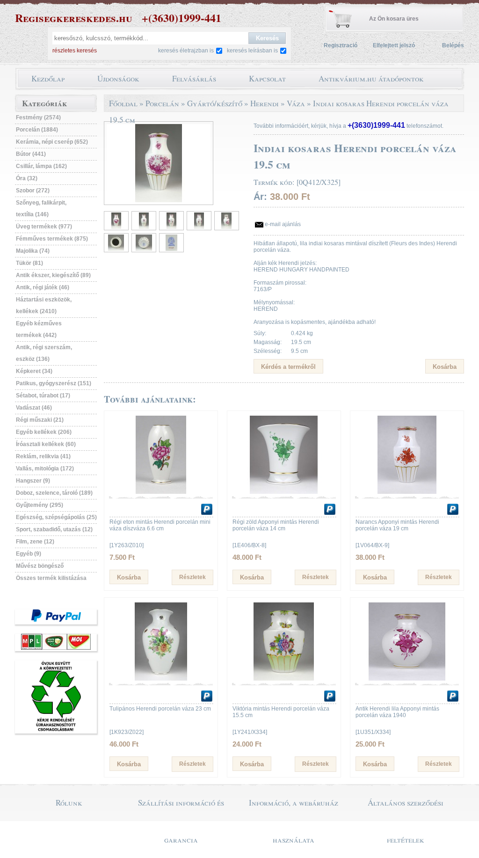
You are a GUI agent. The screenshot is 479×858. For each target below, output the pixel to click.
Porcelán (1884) (37, 129)
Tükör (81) (29, 263)
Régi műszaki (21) (40, 420)
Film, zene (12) (35, 541)
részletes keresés (74, 50)
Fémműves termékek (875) (52, 238)
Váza (296, 103)
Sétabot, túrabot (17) (43, 395)
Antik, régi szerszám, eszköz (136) (44, 353)
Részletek (192, 577)
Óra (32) (26, 178)
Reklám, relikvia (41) (43, 456)
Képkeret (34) (34, 371)
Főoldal (123, 103)
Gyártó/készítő (214, 103)
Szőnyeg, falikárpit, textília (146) (41, 208)
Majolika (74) (33, 251)
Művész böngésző (40, 566)
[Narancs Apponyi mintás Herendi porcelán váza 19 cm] (407, 492)
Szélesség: (268, 351)
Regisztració (340, 45)
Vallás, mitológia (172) (45, 468)
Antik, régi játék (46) (42, 287)
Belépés (453, 45)
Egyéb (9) (28, 553)
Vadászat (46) (34, 407)
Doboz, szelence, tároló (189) (54, 493)
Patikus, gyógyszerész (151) (53, 383)
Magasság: (268, 342)
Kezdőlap (48, 78)
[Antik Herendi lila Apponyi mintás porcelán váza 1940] (407, 678)
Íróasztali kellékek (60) (46, 444)
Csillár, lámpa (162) (41, 166)
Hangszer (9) (33, 480)
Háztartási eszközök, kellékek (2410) (44, 305)
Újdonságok (118, 78)
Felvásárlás (194, 78)
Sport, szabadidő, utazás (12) (54, 529)
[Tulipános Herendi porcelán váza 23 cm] (161, 678)
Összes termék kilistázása (51, 578)
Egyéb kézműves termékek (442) (39, 329)
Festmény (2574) (38, 117)
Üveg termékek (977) (44, 226)
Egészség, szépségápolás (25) (56, 517)
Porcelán (162, 103)
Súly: (260, 333)
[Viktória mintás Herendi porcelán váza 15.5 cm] (284, 678)
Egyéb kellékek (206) (44, 432)
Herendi (264, 103)
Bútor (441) (31, 154)
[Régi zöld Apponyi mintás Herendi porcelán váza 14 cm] (284, 492)
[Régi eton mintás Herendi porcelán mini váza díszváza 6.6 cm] (161, 492)
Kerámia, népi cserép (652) (52, 142)
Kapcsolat (267, 78)
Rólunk (69, 802)
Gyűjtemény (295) (39, 505)
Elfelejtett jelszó (394, 45)
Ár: (260, 196)
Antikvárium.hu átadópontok (371, 78)
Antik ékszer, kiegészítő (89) (53, 275)
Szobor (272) (33, 190)
